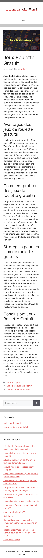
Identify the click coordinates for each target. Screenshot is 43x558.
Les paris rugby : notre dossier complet (21, 501)
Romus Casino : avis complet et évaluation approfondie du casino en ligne (20, 523)
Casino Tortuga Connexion (19, 389)
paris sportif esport (12, 423)
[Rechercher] (36, 403)
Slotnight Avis (9, 516)
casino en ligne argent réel (15, 427)
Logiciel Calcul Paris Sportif (19, 386)
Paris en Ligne (13, 382)
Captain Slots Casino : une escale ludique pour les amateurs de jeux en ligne (20, 533)
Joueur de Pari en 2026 (14, 512)
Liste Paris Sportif (11, 540)
